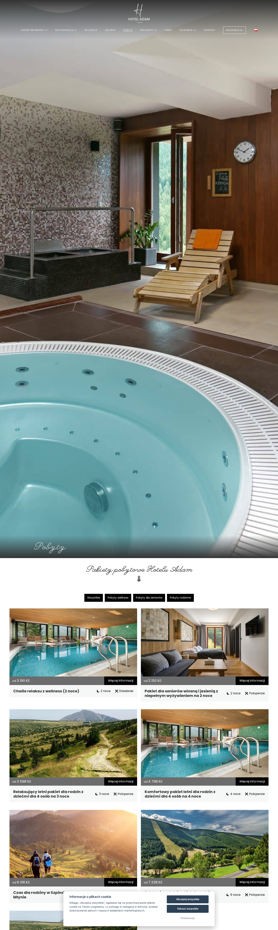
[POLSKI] (255, 30)
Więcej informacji (120, 680)
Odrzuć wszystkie (187, 908)
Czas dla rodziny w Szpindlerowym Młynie (47, 895)
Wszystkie (93, 598)
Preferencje (188, 918)
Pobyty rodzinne (180, 598)
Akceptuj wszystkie (187, 899)
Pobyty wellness (118, 598)
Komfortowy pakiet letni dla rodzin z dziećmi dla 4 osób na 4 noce (180, 794)
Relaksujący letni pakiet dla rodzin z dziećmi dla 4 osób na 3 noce (48, 794)
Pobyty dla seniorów (149, 598)
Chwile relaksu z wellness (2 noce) (46, 691)
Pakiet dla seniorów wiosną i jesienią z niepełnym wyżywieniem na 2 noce (181, 693)
